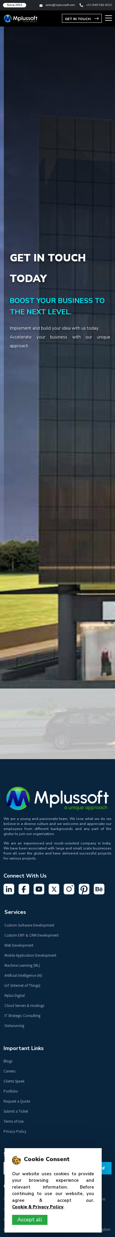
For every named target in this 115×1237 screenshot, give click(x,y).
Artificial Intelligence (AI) (23, 975)
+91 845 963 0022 (99, 5)
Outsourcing (14, 1025)
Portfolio (11, 1091)
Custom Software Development (29, 925)
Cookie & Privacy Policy (37, 1207)
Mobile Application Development (30, 955)
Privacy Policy (15, 1131)
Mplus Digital (14, 995)
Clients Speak (14, 1081)
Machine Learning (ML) (22, 965)
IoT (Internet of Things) (22, 985)
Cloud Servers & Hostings (24, 1005)
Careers (9, 1071)
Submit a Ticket (16, 1111)
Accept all (29, 1219)
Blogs (8, 1061)
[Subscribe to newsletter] (102, 1168)
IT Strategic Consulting (22, 1015)
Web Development (18, 945)
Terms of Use (14, 1121)
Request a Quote (17, 1101)
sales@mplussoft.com (60, 5)
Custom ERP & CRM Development (31, 935)
